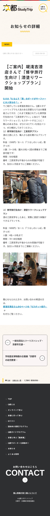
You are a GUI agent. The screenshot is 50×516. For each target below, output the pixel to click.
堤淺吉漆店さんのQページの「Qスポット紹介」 (25, 306)
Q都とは (11, 404)
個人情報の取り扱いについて (25, 493)
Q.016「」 (24, 100)
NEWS (6, 44)
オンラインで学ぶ (15, 410)
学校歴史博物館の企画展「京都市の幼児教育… (20, 358)
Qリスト (11, 421)
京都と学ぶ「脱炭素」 (17, 438)
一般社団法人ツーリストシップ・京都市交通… (27, 342)
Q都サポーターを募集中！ (18, 443)
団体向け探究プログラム (18, 426)
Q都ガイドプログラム (17, 432)
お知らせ (11, 448)
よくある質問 (13, 454)
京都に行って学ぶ (15, 415)
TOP (10, 399)
